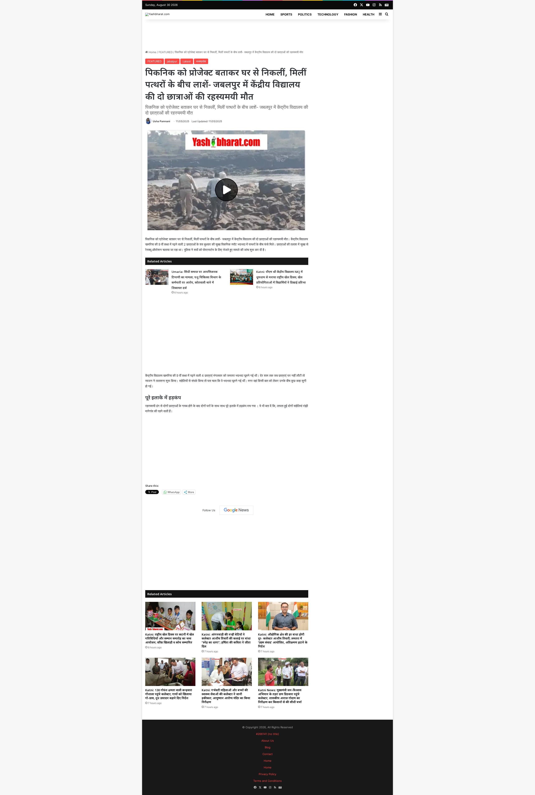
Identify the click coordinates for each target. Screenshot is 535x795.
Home (270, 14)
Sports (286, 14)
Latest (187, 61)
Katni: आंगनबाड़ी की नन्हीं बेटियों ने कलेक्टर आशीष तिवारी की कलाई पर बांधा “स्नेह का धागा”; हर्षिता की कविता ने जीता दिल (226, 640)
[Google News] (236, 510)
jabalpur (172, 61)
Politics (305, 14)
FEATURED (166, 52)
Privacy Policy (267, 774)
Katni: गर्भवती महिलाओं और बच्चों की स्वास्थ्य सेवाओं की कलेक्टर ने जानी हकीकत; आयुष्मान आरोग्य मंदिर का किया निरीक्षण (226, 696)
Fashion (350, 14)
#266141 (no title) (267, 734)
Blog (267, 747)
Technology (327, 14)
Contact (267, 754)
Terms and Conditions (267, 780)
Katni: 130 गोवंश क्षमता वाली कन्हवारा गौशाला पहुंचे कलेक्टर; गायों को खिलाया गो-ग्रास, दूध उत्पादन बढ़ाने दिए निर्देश (168, 694)
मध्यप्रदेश (201, 61)
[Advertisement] (267, 33)
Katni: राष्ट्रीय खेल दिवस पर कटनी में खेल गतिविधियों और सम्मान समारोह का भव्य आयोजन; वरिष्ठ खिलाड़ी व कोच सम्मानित (169, 638)
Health (368, 14)
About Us (267, 740)
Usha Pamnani (161, 121)
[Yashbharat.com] (157, 14)
